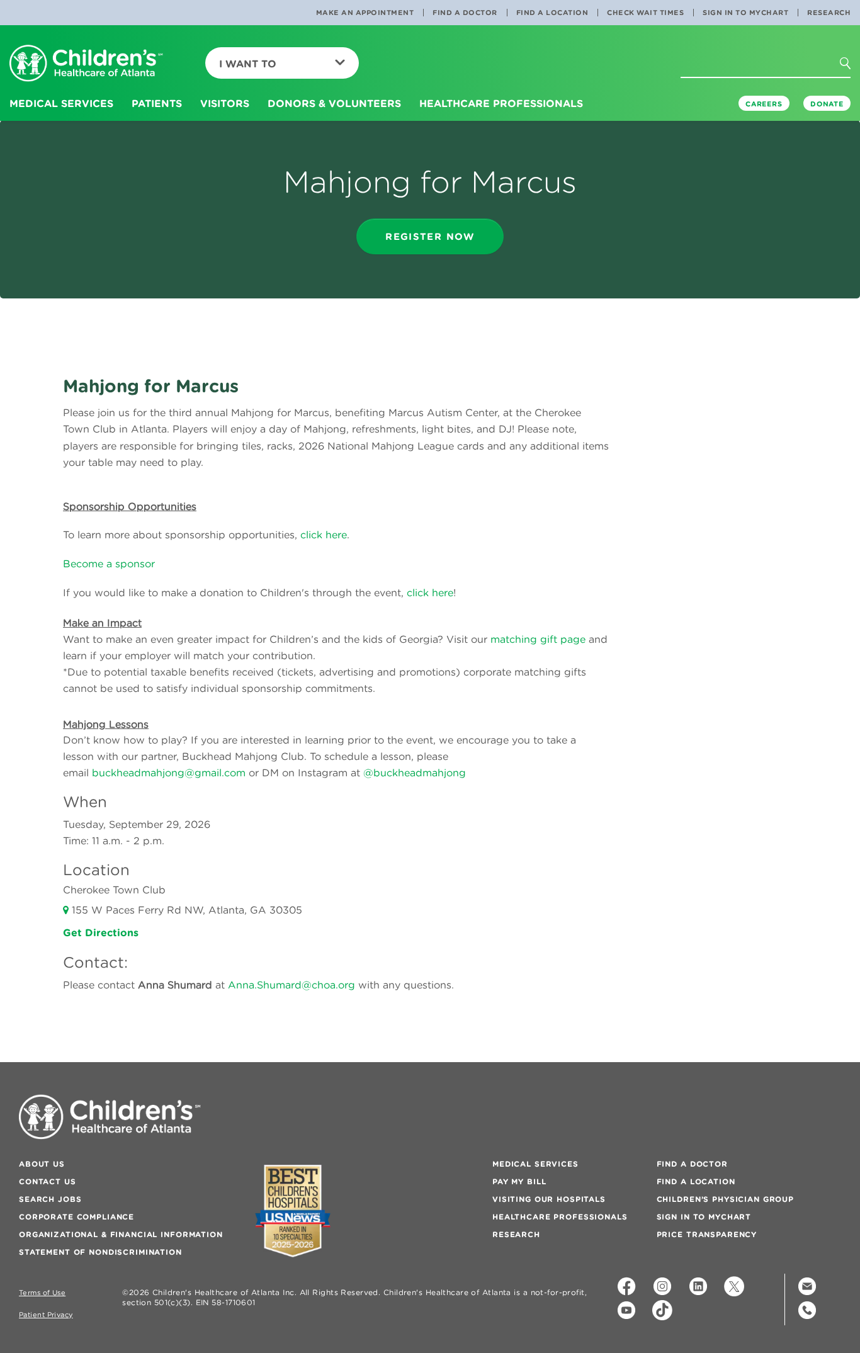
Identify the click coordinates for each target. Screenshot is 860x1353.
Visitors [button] (224, 103)
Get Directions (101, 932)
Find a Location (552, 12)
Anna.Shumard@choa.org (291, 984)
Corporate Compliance (76, 1216)
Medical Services (535, 1164)
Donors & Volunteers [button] (334, 103)
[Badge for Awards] (293, 1211)
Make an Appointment (365, 12)
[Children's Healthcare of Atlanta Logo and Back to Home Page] (86, 64)
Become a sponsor (109, 563)
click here (323, 534)
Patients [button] (157, 103)
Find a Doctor (465, 12)
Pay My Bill (519, 1181)
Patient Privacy (46, 1315)
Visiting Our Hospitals (549, 1199)
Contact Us (47, 1181)
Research (829, 12)
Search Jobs (50, 1199)
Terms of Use (42, 1293)
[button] (856, 87)
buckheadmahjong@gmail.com (169, 772)
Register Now (430, 236)
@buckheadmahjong (414, 772)
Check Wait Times (645, 12)
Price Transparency (707, 1234)
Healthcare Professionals (560, 1216)
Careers (764, 103)
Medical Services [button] (61, 103)
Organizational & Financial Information (121, 1234)
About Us (42, 1164)
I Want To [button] (247, 63)
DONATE (827, 103)
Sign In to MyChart (745, 12)
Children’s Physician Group (725, 1199)
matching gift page (538, 639)
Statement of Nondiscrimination (100, 1252)
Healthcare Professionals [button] (501, 103)
